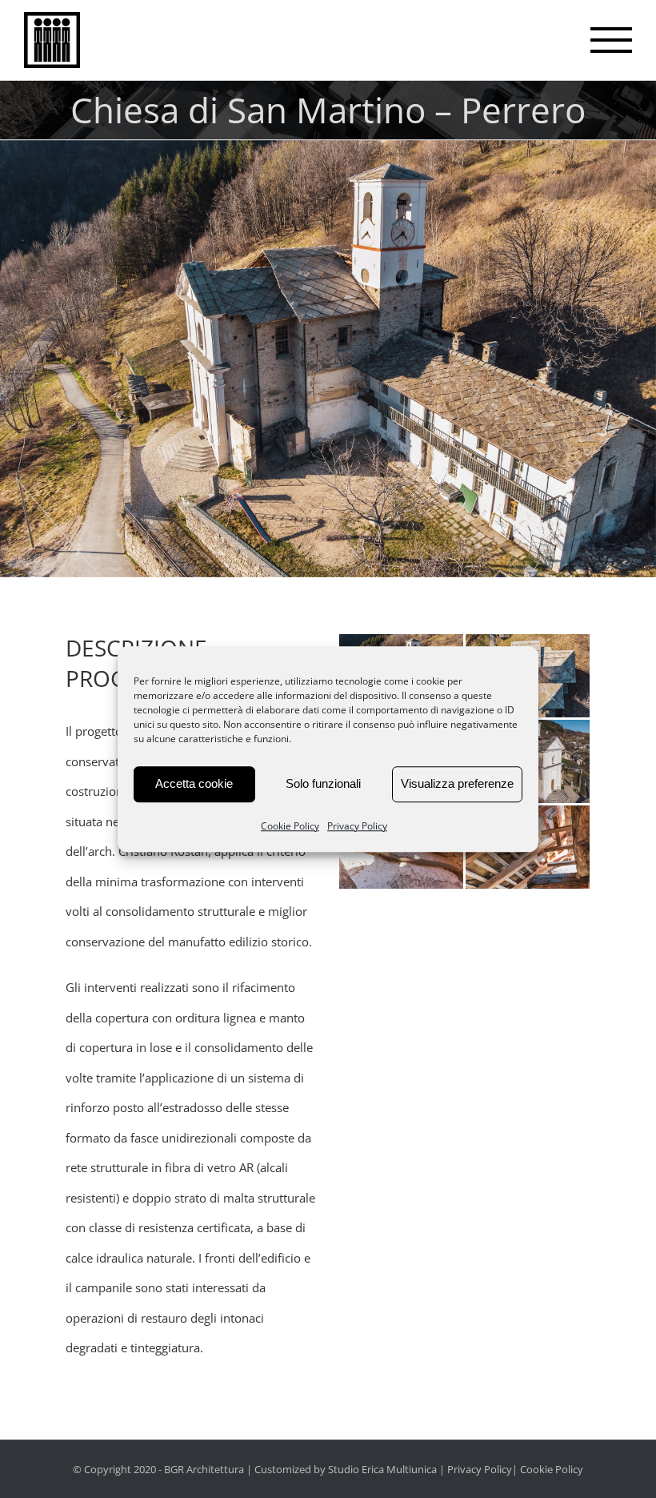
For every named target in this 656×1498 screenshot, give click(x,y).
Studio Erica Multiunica (382, 1469)
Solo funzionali (323, 783)
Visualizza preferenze (457, 783)
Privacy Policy (357, 826)
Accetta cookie (194, 783)
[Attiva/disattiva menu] (611, 40)
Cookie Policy (290, 826)
